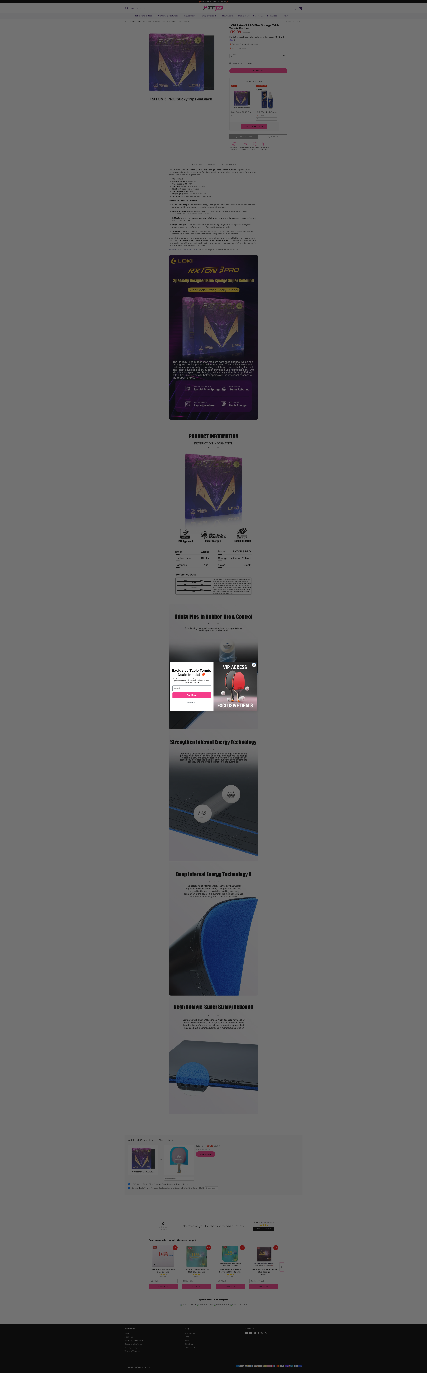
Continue (192, 695)
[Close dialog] (254, 665)
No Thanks (192, 702)
